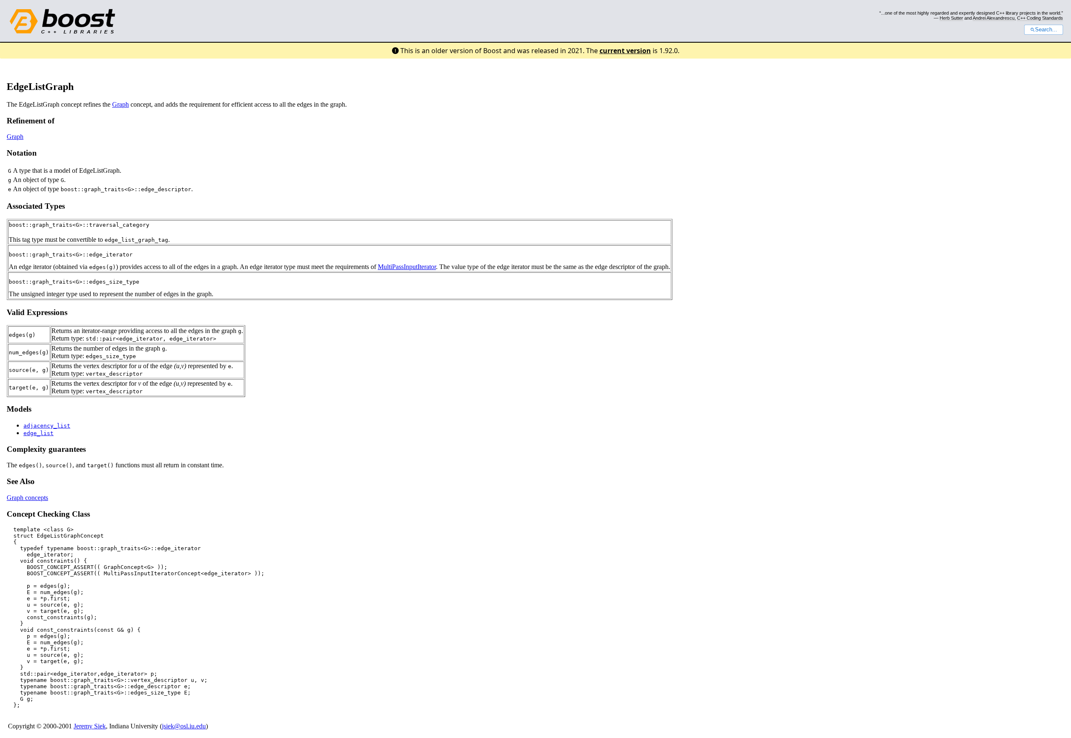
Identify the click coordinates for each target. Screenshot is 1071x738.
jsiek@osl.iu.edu (184, 726)
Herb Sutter (951, 17)
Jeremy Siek (90, 726)
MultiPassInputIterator (407, 266)
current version (625, 50)
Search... (1046, 30)
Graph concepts (27, 497)
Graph (120, 104)
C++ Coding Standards (1040, 17)
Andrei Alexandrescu (994, 17)
